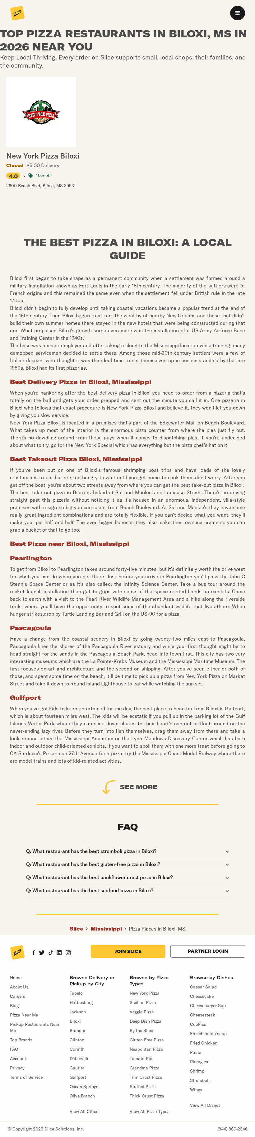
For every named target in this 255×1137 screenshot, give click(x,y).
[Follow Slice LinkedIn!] (59, 953)
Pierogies (199, 1061)
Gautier (77, 1068)
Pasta (196, 1052)
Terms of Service (26, 1077)
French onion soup (208, 1033)
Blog (14, 1005)
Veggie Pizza (142, 1012)
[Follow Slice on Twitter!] (42, 953)
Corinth (77, 1049)
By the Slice (141, 1030)
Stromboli (200, 1080)
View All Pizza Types (149, 1111)
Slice (76, 929)
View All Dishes (205, 1105)
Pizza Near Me (24, 1015)
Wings (196, 1089)
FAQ (14, 1049)
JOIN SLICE (128, 951)
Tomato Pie (141, 1058)
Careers (17, 996)
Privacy (17, 1068)
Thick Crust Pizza (147, 1096)
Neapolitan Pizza (146, 1049)
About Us (19, 987)
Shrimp (197, 1071)
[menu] (237, 13)
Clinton (77, 1040)
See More (138, 787)
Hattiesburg (81, 1002)
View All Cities (84, 1111)
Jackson (78, 1012)
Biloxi (75, 1021)
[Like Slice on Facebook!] (33, 953)
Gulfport (78, 1077)
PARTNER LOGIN (208, 951)
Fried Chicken (203, 1043)
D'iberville (79, 1058)
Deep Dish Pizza (145, 1021)
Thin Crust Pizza (146, 1077)
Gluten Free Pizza (147, 1040)
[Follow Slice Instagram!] (68, 953)
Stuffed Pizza (143, 1086)
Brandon (78, 1030)
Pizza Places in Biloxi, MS (157, 929)
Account (18, 1058)
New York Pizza (145, 993)
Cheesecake (202, 996)
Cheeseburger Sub (208, 1005)
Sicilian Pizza (143, 1002)
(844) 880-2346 (232, 1129)
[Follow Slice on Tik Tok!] (51, 953)
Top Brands (21, 1040)
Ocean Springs (84, 1086)
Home (15, 977)
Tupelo (76, 993)
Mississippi (106, 929)
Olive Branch (82, 1096)
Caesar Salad (203, 987)
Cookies (198, 1024)
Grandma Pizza (145, 1068)
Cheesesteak (202, 1015)
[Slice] (17, 13)
